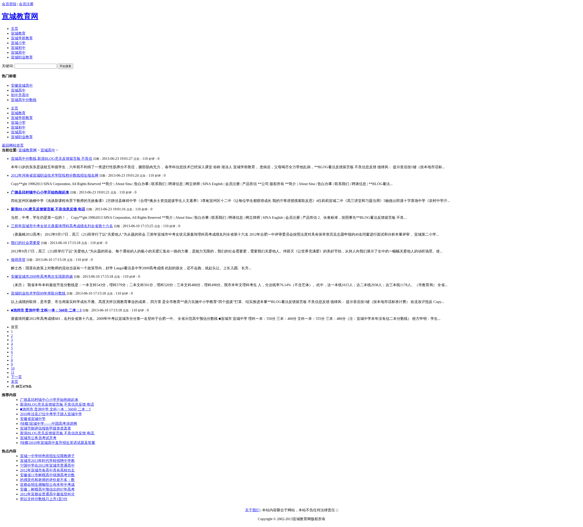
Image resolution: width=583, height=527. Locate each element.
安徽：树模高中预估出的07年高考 (47, 489)
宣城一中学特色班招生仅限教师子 (47, 456)
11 (12, 372)
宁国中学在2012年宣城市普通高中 (47, 465)
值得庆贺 (18, 260)
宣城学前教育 (22, 38)
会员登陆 (9, 4)
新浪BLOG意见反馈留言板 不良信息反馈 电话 (57, 404)
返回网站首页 (13, 145)
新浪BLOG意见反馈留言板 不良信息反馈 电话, (57, 433)
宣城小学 (18, 43)
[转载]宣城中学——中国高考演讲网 (48, 423)
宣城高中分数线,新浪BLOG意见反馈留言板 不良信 (51, 158)
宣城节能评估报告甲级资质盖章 (45, 428)
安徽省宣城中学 (33, 419)
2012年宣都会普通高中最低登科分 (47, 494)
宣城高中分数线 (23, 100)
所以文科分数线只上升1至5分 (43, 499)
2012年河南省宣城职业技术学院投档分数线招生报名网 (54, 175)
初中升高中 (20, 95)
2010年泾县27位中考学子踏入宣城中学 (51, 414)
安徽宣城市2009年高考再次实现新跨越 (42, 276)
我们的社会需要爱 (25, 243)
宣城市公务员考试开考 (38, 438)
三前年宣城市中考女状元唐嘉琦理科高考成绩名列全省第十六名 (62, 226)
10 (13, 368)
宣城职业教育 (22, 57)
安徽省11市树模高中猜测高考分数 (47, 475)
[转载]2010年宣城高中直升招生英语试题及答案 (57, 443)
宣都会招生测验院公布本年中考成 (47, 484)
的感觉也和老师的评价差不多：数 (47, 480)
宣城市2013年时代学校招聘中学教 (47, 461)
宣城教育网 (20, 16)
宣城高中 (18, 52)
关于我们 (252, 510)
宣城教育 (18, 33)
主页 (14, 29)
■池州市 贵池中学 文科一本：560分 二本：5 (55, 409)
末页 (14, 382)
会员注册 (26, 4)
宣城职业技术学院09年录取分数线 (38, 293)
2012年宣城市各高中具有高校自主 (47, 470)
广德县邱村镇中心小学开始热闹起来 (49, 400)
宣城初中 (18, 48)
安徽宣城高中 (22, 85)
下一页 (16, 377)
